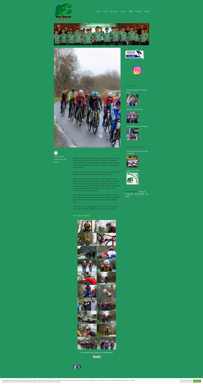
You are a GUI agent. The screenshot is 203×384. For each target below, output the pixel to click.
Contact (105, 11)
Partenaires (138, 11)
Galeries (146, 11)
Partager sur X (79, 367)
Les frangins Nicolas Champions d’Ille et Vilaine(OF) (137, 152)
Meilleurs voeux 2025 (133, 171)
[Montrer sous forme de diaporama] (97, 353)
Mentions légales (139, 194)
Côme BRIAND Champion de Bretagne (137, 126)
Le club (123, 11)
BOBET (131, 11)
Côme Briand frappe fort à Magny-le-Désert (137, 91)
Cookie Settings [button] (185, 381)
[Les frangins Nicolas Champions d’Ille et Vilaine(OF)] (132, 161)
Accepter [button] (197, 381)
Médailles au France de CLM (134, 109)
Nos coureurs (114, 11)
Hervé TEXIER (59, 156)
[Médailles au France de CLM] (132, 117)
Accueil (99, 11)
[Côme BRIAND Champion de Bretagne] (132, 134)
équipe (56, 162)
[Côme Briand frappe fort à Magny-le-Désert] (132, 100)
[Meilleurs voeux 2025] (132, 178)
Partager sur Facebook (75, 367)
